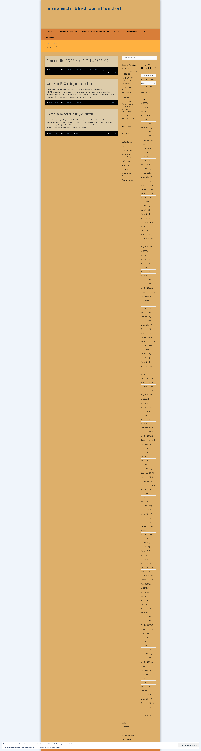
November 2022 (147, 284)
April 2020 (144, 411)
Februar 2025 (146, 173)
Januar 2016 (145, 613)
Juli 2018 (144, 493)
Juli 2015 (144, 633)
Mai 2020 (144, 407)
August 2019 (145, 444)
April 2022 (144, 313)
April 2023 (144, 263)
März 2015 (145, 645)
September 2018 (147, 485)
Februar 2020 (146, 419)
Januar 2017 (145, 563)
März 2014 (145, 691)
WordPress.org (127, 739)
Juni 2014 (144, 678)
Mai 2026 (144, 111)
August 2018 (145, 489)
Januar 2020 (145, 424)
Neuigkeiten (86, 70)
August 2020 (145, 395)
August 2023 (145, 247)
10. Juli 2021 (67, 103)
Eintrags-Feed (126, 731)
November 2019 (147, 432)
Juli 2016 (144, 588)
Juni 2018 (144, 497)
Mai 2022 (144, 308)
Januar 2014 (145, 699)
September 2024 (147, 193)
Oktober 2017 (146, 526)
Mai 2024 (144, 210)
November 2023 (147, 234)
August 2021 (145, 345)
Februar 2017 (146, 559)
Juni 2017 (144, 543)
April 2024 (144, 214)
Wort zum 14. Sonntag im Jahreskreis (70, 113)
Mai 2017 (144, 547)
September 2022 (147, 292)
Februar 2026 (146, 123)
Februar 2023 (146, 271)
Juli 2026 (144, 103)
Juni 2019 (144, 452)
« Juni (143, 93)
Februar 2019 (146, 465)
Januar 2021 (145, 374)
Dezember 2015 (147, 617)
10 (153, 75)
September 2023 (147, 243)
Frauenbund (126, 138)
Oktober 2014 (146, 662)
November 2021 (147, 333)
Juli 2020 (144, 399)
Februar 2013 (146, 715)
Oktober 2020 (146, 386)
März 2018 (145, 506)
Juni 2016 (144, 592)
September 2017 (147, 530)
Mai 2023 (144, 259)
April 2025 (144, 165)
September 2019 (147, 440)
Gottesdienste (127, 142)
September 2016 (147, 580)
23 (151, 83)
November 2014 (147, 658)
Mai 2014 (144, 682)
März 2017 (145, 555)
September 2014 (147, 666)
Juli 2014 (144, 674)
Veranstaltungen (101, 70)
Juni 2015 (144, 637)
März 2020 (145, 415)
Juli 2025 (144, 152)
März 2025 (145, 169)
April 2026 (144, 115)
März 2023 (145, 267)
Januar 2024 (145, 226)
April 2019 (144, 461)
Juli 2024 (144, 202)
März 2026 (145, 119)
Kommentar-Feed (128, 735)
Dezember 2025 (147, 132)
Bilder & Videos (127, 134)
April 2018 (144, 502)
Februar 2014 (146, 695)
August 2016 (145, 584)
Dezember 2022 (147, 280)
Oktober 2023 (146, 239)
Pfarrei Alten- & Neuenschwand (95, 31)
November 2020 (147, 382)
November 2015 (147, 621)
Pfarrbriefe (132, 31)
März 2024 (145, 218)
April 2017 (144, 551)
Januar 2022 (145, 325)
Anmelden (125, 727)
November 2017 (147, 522)
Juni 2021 (144, 354)
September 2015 (147, 629)
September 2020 (147, 391)
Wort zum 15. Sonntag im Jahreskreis (70, 83)
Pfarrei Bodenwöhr (68, 31)
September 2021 (147, 341)
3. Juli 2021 (67, 133)
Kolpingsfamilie (127, 150)
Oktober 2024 (146, 189)
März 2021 (145, 366)
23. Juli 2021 (67, 70)
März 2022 (145, 317)
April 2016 (144, 600)
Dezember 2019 (147, 428)
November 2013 (147, 707)
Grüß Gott (50, 31)
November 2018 (147, 477)
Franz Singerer (53, 70)
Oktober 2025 (146, 140)
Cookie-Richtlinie (56, 748)
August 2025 (145, 148)
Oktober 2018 (146, 481)
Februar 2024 (146, 222)
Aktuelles (118, 31)
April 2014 (144, 687)
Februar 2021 (146, 370)
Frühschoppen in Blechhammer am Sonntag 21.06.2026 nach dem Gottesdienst (129, 92)
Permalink (113, 72)
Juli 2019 (144, 448)
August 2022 (145, 296)
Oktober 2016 (146, 576)
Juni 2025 (144, 156)
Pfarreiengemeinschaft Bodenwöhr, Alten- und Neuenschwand (83, 8)
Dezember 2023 (147, 230)
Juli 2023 (144, 251)
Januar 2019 (145, 469)
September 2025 (147, 144)
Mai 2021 (144, 358)
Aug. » (148, 93)
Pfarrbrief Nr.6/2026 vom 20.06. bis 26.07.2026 (129, 80)
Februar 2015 (146, 650)
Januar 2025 (145, 177)
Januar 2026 (145, 128)
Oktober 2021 (146, 337)
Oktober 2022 (146, 288)
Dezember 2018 (147, 473)
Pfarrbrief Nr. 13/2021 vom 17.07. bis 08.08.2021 (78, 60)
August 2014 (145, 670)
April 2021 (144, 362)
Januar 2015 (145, 654)
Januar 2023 (145, 276)
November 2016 (147, 571)
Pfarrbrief (93, 70)
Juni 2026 (144, 107)
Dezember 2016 (147, 567)
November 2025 (147, 136)
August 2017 (145, 534)
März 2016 (145, 604)
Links (144, 31)
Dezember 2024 (147, 181)
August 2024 (145, 198)
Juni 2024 (144, 206)
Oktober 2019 (146, 436)
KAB (123, 146)
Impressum (49, 37)
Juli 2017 (144, 539)
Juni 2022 (144, 304)
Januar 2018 (145, 514)
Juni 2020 (144, 403)
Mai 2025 (144, 160)
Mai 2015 (144, 641)
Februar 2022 (146, 321)
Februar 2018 (146, 510)
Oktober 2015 (146, 625)
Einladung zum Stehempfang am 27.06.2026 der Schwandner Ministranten (128, 106)
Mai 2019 (144, 456)
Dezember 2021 (147, 329)
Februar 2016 (146, 608)
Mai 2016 (144, 596)
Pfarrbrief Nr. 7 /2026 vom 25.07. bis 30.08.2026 (129, 71)
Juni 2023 (144, 255)
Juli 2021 (144, 350)
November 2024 (147, 185)
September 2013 (147, 711)
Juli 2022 (144, 300)
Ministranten (126, 161)
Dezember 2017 (147, 518)
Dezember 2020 (147, 378)
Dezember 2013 (147, 703)
